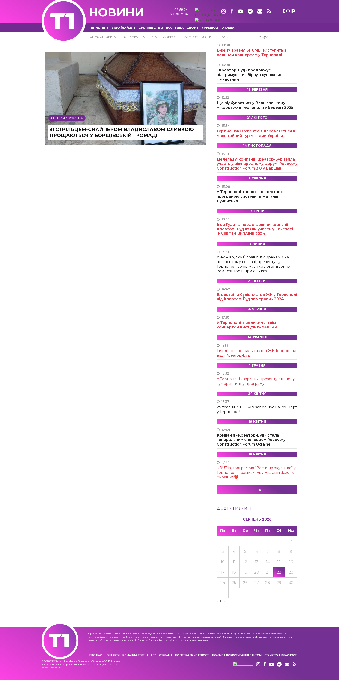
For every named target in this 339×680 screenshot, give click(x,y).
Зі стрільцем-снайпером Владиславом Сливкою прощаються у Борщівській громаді (122, 132)
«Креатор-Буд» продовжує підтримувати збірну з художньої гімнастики (250, 75)
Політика (175, 28)
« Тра (221, 601)
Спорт (193, 28)
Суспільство (150, 28)
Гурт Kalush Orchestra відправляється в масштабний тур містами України (256, 133)
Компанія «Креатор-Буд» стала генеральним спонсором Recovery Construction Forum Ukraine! (251, 440)
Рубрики (148, 37)
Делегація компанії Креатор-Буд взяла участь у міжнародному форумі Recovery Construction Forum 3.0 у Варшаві (257, 164)
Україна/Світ (123, 28)
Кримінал (210, 28)
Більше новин (257, 490)
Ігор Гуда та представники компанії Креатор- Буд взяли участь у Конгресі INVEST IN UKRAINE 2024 (255, 229)
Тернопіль (99, 28)
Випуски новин (101, 37)
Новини (116, 12)
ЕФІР (288, 11)
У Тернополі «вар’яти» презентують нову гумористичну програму (256, 381)
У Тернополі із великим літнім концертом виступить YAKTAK (247, 324)
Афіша (228, 28)
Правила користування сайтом (237, 655)
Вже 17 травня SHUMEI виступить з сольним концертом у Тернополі (251, 52)
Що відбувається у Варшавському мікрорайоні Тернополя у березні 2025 (255, 105)
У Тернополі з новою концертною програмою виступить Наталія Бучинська (250, 196)
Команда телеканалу (139, 655)
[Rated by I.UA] (243, 664)
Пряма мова (188, 37)
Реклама (165, 655)
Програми (128, 37)
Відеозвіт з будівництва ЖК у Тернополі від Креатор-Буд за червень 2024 (257, 296)
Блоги (206, 37)
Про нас (95, 655)
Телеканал (223, 37)
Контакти (112, 655)
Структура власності (280, 655)
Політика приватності (192, 655)
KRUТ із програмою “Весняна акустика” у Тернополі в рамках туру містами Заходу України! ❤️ (256, 472)
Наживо (168, 37)
